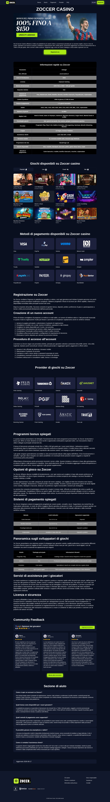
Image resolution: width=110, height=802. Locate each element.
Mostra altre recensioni (55, 675)
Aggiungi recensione (87, 627)
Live (43, 169)
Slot (85, 169)
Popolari (22, 169)
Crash (64, 169)
